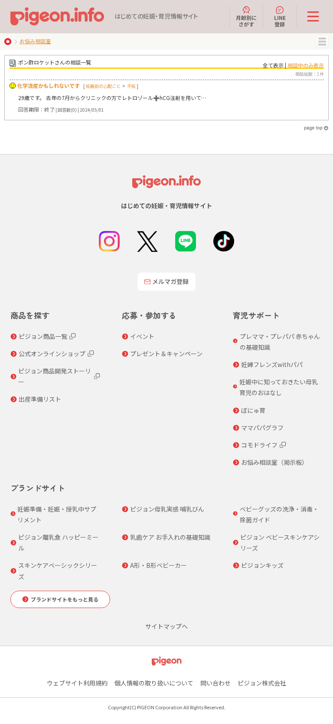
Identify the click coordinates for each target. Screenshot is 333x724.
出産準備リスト (40, 399)
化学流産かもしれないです (48, 85)
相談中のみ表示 (305, 65)
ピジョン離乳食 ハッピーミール (58, 542)
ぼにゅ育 (253, 410)
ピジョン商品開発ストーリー (54, 376)
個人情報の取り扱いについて (153, 683)
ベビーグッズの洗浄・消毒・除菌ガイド (279, 514)
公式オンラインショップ (52, 353)
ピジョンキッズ (262, 565)
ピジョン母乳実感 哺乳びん (167, 509)
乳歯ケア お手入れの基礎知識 (170, 537)
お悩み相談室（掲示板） (274, 462)
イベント (142, 336)
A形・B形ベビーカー (158, 565)
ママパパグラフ (262, 427)
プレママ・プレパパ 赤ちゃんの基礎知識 (280, 341)
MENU (322, 41)
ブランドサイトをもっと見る (64, 599)
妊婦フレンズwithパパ (272, 364)
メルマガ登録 (170, 281)
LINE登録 (280, 20)
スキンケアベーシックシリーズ (57, 570)
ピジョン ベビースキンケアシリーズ (280, 542)
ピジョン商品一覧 (43, 336)
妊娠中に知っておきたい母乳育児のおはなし (278, 387)
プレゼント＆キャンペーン (166, 353)
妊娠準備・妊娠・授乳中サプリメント (56, 514)
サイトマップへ (166, 626)
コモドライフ (259, 445)
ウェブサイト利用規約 (77, 683)
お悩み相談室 (35, 41)
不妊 (131, 86)
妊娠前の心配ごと (103, 86)
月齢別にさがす (246, 20)
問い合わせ (215, 683)
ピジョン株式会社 (262, 683)
